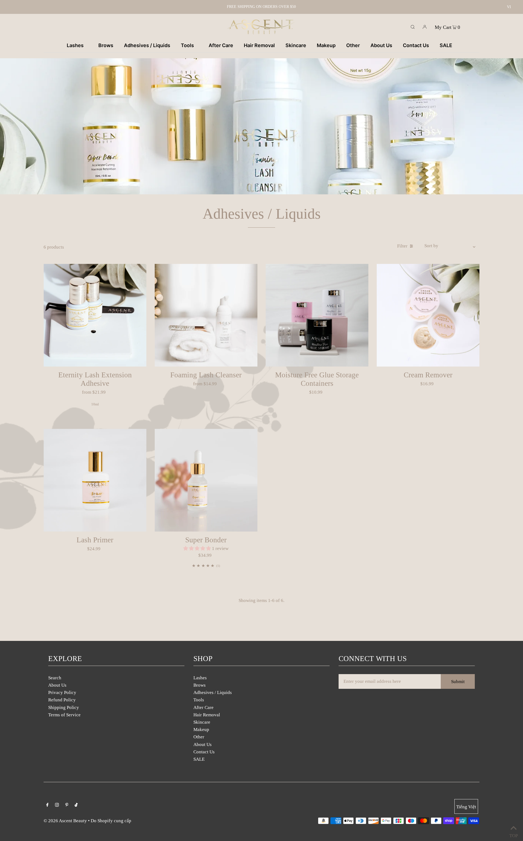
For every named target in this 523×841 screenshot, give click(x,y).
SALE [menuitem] (446, 45)
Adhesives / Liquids (212, 692)
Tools (198, 699)
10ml (95, 404)
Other (198, 736)
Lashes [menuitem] (75, 45)
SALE (199, 759)
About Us (57, 685)
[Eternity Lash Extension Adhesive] (95, 315)
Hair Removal (206, 714)
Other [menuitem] (353, 45)
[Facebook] (47, 805)
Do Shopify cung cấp (111, 820)
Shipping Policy (63, 707)
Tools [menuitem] (187, 45)
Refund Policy (62, 699)
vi (509, 7)
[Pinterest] (66, 805)
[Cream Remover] (428, 315)
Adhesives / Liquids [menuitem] (147, 45)
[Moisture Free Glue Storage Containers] (317, 315)
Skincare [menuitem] (295, 45)
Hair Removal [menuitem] (259, 45)
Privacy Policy (62, 692)
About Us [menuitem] (381, 45)
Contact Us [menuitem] (416, 45)
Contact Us (204, 751)
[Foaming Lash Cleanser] (206, 315)
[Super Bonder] (206, 480)
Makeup (201, 729)
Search (54, 677)
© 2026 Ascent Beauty (65, 820)
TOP (513, 834)
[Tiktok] (76, 805)
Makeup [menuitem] (326, 45)
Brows (199, 685)
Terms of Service (64, 714)
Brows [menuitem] (105, 45)
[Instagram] (57, 805)
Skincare (201, 722)
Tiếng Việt (466, 806)
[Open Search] (412, 27)
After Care (203, 707)
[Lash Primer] (95, 480)
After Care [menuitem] (221, 45)
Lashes (200, 677)
